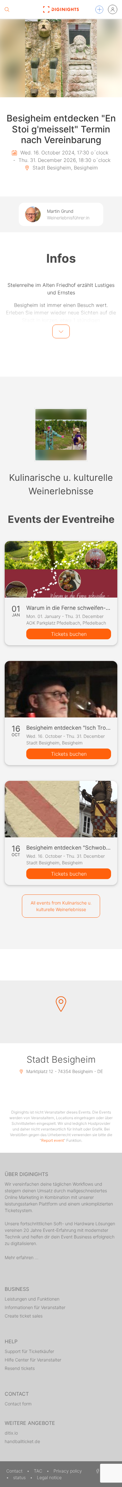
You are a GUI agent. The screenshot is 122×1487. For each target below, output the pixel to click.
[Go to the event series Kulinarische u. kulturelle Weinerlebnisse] (61, 434)
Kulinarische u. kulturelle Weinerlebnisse (61, 484)
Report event (52, 1140)
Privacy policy (67, 1471)
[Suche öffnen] (7, 9)
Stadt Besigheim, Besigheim (64, 167)
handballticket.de (22, 1441)
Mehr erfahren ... (21, 1257)
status (20, 1477)
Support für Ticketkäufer (29, 1351)
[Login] (112, 9)
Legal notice (49, 1477)
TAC (38, 1471)
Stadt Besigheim (61, 1059)
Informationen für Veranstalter (35, 1307)
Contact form (18, 1403)
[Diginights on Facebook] (96, 1471)
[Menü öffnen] (99, 9)
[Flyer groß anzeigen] (61, 58)
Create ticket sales (24, 1315)
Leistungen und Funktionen (32, 1299)
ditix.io (11, 1433)
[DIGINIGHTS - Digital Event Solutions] (61, 9)
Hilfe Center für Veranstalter (33, 1359)
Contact (15, 1471)
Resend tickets (20, 1368)
